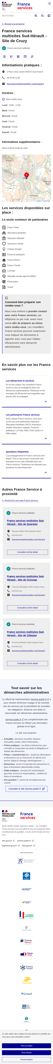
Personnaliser (26, 1059)
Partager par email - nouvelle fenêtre (25, 56)
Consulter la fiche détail (27, 552)
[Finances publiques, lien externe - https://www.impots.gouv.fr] (26, 928)
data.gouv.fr (27, 846)
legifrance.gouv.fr (9, 846)
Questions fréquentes (17, 452)
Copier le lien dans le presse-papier (32, 56)
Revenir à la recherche (15, 24)
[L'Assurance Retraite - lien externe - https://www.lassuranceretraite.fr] (26, 902)
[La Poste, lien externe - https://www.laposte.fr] (26, 980)
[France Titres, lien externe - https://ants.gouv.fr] (26, 954)
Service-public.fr (39, 699)
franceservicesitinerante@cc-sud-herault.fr (25, 84)
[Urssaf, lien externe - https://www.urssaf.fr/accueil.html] (26, 993)
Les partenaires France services (23, 415)
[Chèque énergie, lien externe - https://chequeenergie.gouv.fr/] (26, 915)
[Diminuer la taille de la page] (42, 16)
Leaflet (38, 201)
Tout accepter (26, 1046)
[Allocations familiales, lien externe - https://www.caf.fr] (26, 876)
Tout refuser (26, 1053)
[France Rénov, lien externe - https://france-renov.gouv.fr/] (26, 941)
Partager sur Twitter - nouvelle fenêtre (11, 56)
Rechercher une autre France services (21, 500)
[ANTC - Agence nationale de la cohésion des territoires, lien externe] (26, 861)
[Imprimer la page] (48, 16)
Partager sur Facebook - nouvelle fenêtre (4, 56)
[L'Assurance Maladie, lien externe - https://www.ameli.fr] (26, 889)
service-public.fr (24, 841)
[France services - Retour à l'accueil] (24, 6)
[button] (27, 175)
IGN (44, 201)
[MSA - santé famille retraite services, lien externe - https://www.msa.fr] (26, 1006)
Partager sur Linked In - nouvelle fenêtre (18, 56)
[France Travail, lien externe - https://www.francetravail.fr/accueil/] (26, 967)
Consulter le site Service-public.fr (25, 789)
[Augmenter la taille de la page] (35, 16)
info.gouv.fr (7, 841)
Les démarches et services (20, 381)
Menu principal (49, 3)
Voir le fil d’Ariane (8, 15)
